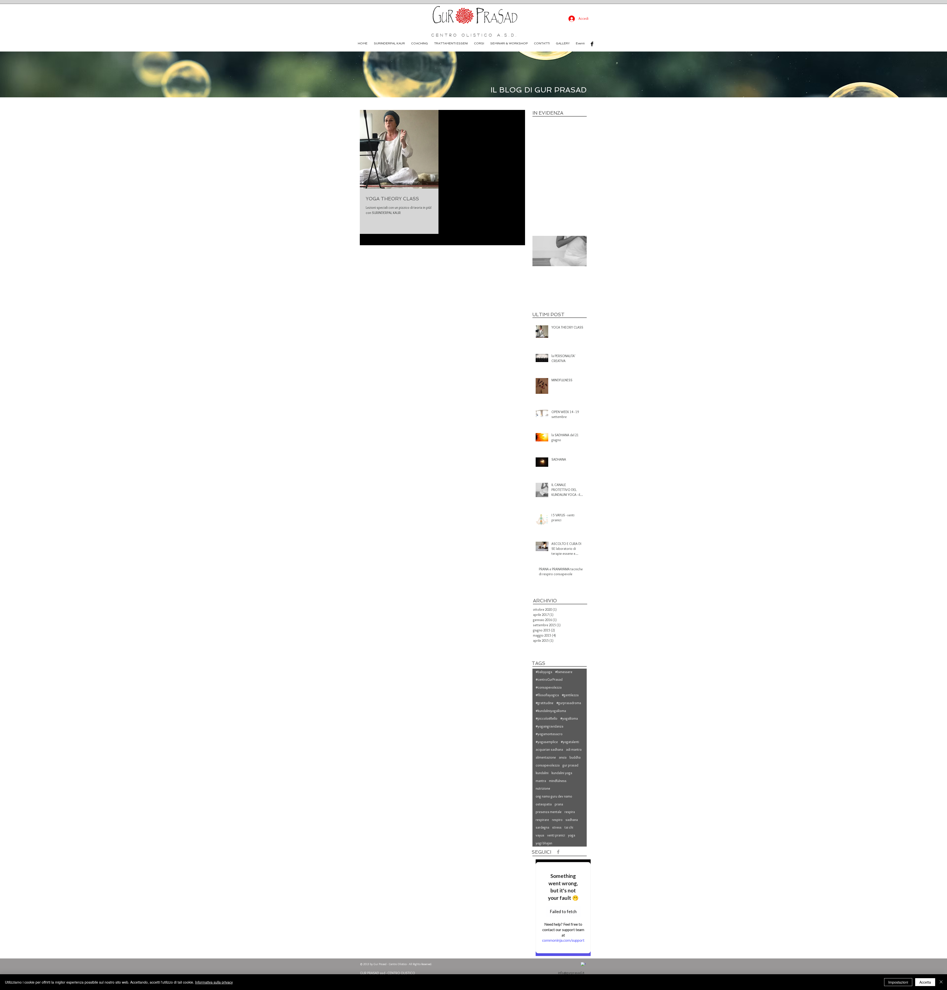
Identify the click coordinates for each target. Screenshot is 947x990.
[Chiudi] (941, 982)
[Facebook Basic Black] (592, 44)
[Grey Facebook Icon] (558, 852)
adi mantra (574, 749)
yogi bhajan (544, 843)
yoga (571, 835)
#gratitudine (544, 703)
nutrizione (543, 788)
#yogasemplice (547, 742)
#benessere (563, 672)
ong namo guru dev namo (554, 796)
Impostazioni (898, 982)
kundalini (542, 773)
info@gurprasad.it (571, 973)
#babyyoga (544, 672)
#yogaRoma (569, 718)
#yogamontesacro (549, 734)
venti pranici (556, 835)
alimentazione (546, 757)
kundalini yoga (561, 773)
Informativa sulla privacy (214, 982)
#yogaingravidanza (549, 726)
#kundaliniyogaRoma (551, 711)
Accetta (925, 982)
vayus (540, 835)
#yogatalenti (570, 742)
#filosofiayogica (547, 695)
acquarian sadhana (549, 749)
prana (559, 804)
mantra (541, 781)
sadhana (571, 819)
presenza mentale (549, 812)
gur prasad (570, 765)
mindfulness (557, 781)
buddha (575, 757)
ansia (562, 757)
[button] (479, 43)
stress (557, 827)
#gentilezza (570, 695)
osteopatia (544, 804)
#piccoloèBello (546, 718)
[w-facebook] (583, 964)
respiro (557, 819)
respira (570, 812)
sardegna (542, 827)
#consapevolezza (549, 687)
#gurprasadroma (568, 703)
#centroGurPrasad (549, 679)
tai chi (569, 827)
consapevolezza (548, 765)
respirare (542, 819)
